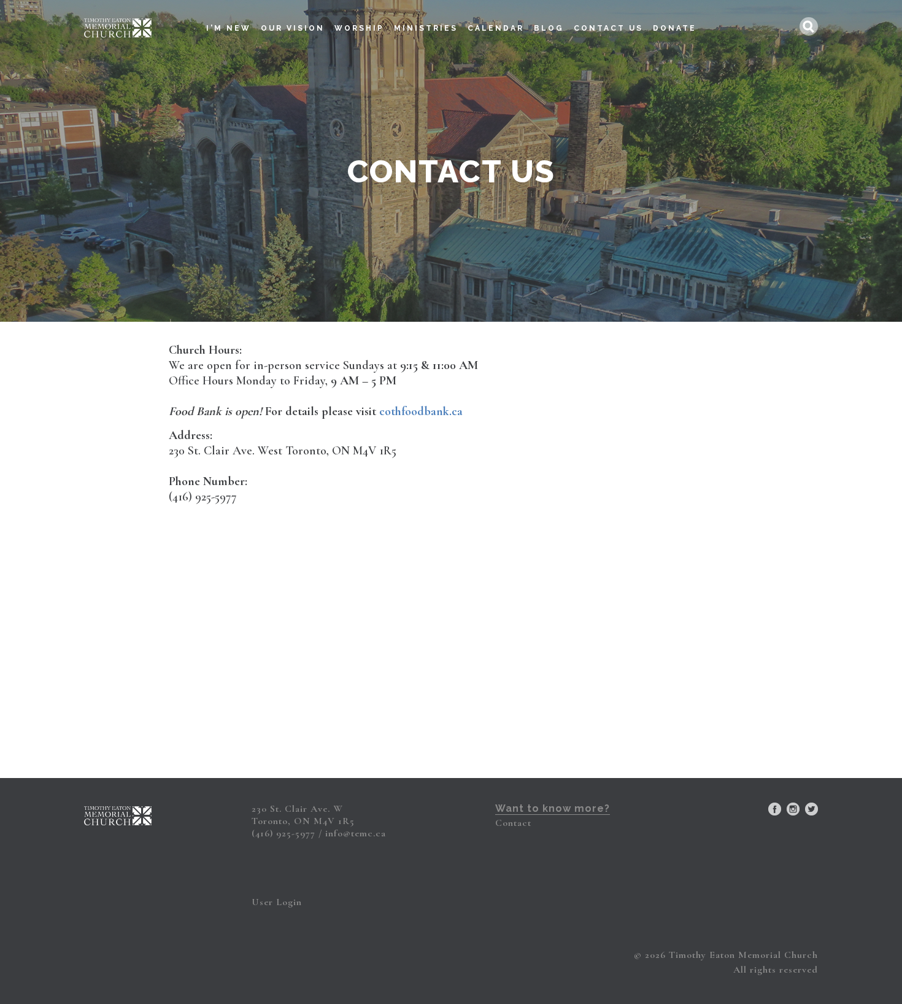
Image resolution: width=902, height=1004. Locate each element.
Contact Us (608, 28)
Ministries (426, 28)
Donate (674, 28)
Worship (359, 28)
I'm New (228, 28)
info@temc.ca (355, 833)
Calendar (496, 28)
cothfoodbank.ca (421, 411)
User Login (277, 902)
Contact (513, 823)
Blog (549, 28)
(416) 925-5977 (283, 833)
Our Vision (293, 28)
